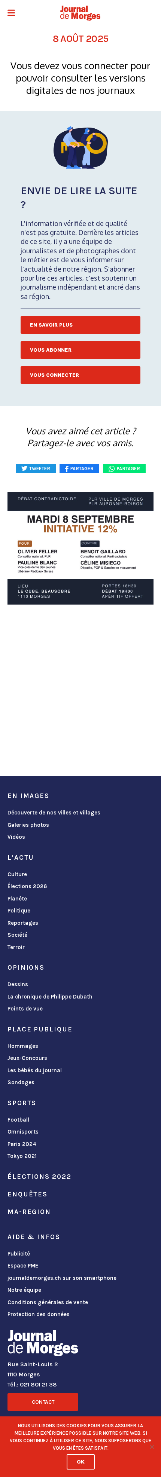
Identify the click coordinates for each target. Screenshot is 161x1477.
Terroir (16, 947)
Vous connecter (54, 375)
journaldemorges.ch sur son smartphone (61, 1278)
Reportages (22, 923)
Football (18, 1119)
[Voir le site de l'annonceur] (80, 548)
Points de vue (25, 1008)
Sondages (20, 1082)
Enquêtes (27, 1194)
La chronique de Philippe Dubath (49, 996)
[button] (11, 14)
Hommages (22, 1046)
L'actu (20, 857)
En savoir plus (51, 325)
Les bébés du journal (34, 1070)
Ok (81, 1462)
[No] (151, 1446)
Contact (43, 1402)
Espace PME (22, 1265)
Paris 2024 (21, 1144)
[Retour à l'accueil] (42, 1344)
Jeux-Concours (27, 1058)
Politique (18, 910)
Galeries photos (28, 825)
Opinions (26, 967)
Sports (21, 1103)
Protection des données (38, 1314)
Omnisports (23, 1131)
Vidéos (16, 837)
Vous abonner (51, 350)
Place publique (39, 1029)
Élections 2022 (39, 1176)
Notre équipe (24, 1290)
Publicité (18, 1253)
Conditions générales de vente (47, 1302)
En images (28, 796)
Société (17, 935)
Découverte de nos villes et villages (53, 812)
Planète (17, 898)
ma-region (29, 1212)
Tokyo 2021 (22, 1156)
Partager (128, 468)
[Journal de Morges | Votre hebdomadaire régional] (80, 13)
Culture (17, 874)
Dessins (17, 984)
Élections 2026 (27, 886)
